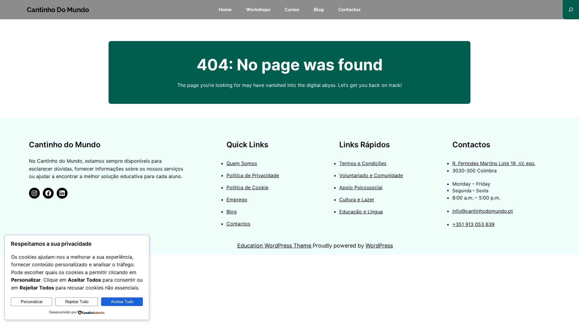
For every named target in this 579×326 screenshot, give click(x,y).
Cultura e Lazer (356, 200)
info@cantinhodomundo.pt (482, 211)
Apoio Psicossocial (360, 187)
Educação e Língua (361, 212)
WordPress (379, 245)
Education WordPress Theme (275, 245)
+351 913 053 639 (473, 224)
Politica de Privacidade (252, 175)
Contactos (238, 224)
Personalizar (32, 301)
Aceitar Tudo (122, 301)
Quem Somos (241, 163)
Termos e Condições (362, 163)
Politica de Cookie (247, 187)
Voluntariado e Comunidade (371, 175)
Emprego (236, 200)
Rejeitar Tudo (76, 301)
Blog (231, 212)
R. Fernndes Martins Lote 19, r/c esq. (493, 163)
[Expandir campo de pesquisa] (571, 9)
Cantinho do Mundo (58, 10)
